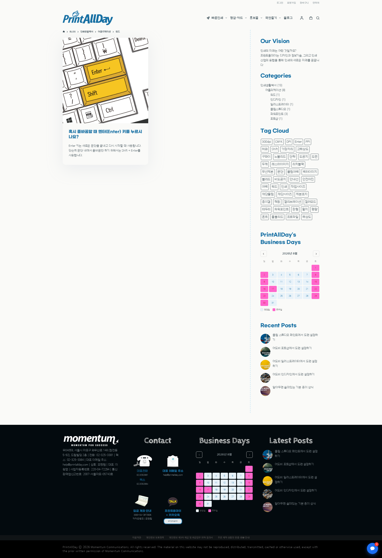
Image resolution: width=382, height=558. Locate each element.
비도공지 (280, 179)
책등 (277, 201)
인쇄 (284, 186)
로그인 (280, 3)
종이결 (266, 201)
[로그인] (301, 18)
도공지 (303, 156)
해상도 (306, 216)
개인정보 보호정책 (155, 537)
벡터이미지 (310, 171)
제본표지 (301, 194)
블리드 (266, 179)
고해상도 (302, 149)
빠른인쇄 (217, 17)
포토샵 (274, 118)
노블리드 (280, 156)
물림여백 (293, 171)
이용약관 (136, 537)
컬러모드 (310, 201)
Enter (298, 141)
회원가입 (291, 3)
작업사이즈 (298, 186)
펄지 (305, 209)
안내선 (294, 179)
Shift (275, 149)
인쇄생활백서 (268, 85)
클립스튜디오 (278, 109)
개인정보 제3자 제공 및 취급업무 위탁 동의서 (191, 537)
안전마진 (308, 179)
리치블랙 (298, 164)
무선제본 (267, 171)
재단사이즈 (285, 194)
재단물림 (268, 194)
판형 (295, 209)
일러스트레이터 (279, 104)
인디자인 (275, 99)
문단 (280, 171)
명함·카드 (236, 17)
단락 (292, 156)
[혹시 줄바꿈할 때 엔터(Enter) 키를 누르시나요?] (105, 80)
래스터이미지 (280, 164)
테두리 (266, 209)
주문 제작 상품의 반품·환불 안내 (234, 537)
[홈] (64, 32)
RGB (265, 149)
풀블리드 (277, 216)
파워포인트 (277, 114)
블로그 (288, 17)
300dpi (266, 141)
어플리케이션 (273, 90)
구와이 (266, 156)
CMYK (279, 141)
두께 (265, 164)
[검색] (317, 17)
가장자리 (287, 149)
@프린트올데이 (173, 521)
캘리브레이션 (292, 201)
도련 (315, 156)
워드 (273, 94)
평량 (314, 209)
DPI (288, 141)
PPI (308, 141)
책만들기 (271, 17)
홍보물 (254, 17)
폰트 (265, 216)
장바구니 (304, 3)
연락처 (316, 3)
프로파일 (292, 216)
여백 (265, 186)
